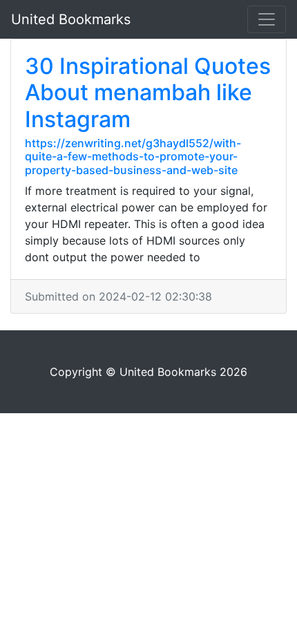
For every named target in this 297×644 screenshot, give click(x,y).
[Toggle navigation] (266, 19)
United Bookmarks (71, 19)
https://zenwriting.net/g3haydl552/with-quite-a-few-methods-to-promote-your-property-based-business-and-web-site (133, 156)
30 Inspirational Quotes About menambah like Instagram (148, 93)
